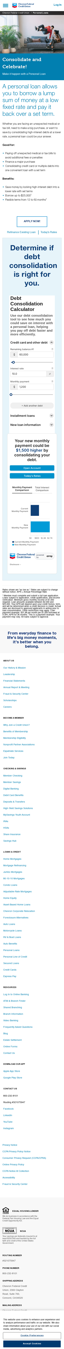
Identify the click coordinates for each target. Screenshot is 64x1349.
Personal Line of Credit (15, 957)
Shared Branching (12, 1007)
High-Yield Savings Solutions (18, 808)
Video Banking (10, 1020)
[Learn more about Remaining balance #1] (52, 349)
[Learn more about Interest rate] (52, 368)
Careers (7, 707)
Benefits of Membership (15, 731)
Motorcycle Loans (12, 931)
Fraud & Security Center (15, 694)
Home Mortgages (12, 859)
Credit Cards (9, 970)
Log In (58, 5)
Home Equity (10, 898)
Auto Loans (9, 924)
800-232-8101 (9, 1273)
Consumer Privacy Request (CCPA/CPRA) (24, 1158)
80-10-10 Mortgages (14, 878)
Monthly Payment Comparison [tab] (22, 488)
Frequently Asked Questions (17, 1027)
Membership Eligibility (14, 738)
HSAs (6, 828)
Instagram (8, 1128)
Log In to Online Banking (16, 994)
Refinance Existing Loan (21, 232)
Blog (5, 1033)
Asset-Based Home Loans (16, 905)
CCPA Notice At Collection (15, 1171)
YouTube (7, 1122)
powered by (40, 556)
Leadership (9, 674)
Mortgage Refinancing (14, 865)
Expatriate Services (13, 751)
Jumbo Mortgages (12, 872)
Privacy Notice (9, 1145)
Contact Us (9, 1053)
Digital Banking (11, 789)
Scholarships (10, 700)
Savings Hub (9, 841)
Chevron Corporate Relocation (19, 911)
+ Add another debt (32, 405)
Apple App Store (11, 1071)
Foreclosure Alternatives (15, 918)
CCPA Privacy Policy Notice (16, 1151)
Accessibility (8, 1178)
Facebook (8, 1109)
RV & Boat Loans (12, 937)
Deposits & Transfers (14, 802)
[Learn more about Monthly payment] (52, 381)
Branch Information (13, 1014)
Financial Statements (14, 681)
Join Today (8, 758)
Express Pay (9, 976)
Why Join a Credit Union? (16, 725)
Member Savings (12, 782)
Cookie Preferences (32, 1336)
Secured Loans (11, 963)
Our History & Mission (14, 668)
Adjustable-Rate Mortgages (17, 892)
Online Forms (10, 1047)
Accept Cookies (32, 1344)
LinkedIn (7, 1115)
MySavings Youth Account (16, 815)
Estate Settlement (12, 1040)
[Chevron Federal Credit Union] (23, 5)
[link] (32, 468)
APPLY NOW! (32, 221)
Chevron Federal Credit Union (15, 13)
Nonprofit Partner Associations (19, 745)
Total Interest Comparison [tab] (42, 489)
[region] (32, 1329)
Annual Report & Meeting (16, 687)
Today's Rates (49, 232)
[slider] (13, 362)
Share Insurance (12, 834)
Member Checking (12, 776)
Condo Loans (10, 885)
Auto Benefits (10, 944)
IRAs (5, 821)
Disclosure (15, 564)
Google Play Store (12, 1078)
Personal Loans (11, 950)
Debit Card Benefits (13, 795)
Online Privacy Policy (13, 1165)
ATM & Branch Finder (14, 1001)
